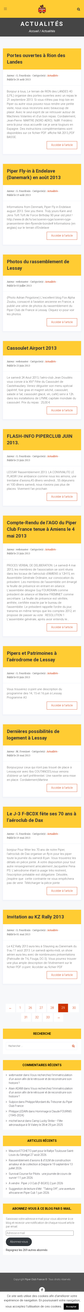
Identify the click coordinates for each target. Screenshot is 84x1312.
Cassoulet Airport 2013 (32, 348)
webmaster (16, 1075)
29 (63, 1008)
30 (74, 1008)
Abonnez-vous (19, 1241)
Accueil (34, 31)
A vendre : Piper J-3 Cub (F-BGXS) (29, 1183)
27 (41, 1008)
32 (37, 1017)
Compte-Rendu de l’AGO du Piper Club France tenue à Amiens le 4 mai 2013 (42, 529)
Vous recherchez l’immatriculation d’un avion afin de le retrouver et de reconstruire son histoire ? (40, 1079)
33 (48, 1017)
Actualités (52, 75)
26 (30, 1008)
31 (26, 1017)
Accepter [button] (71, 1306)
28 (52, 1008)
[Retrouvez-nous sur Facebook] (42, 1290)
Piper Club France (35, 1279)
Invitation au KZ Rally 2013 (35, 917)
